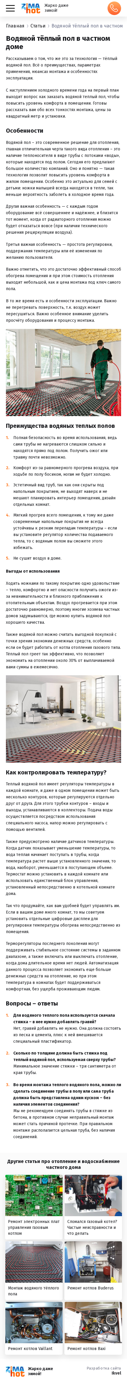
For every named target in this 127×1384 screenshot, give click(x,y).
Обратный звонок (114, 8)
